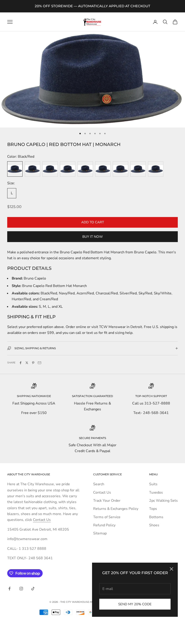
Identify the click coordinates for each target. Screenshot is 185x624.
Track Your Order (106, 500)
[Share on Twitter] (27, 363)
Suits (153, 484)
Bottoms (156, 517)
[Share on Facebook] (20, 363)
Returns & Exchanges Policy (115, 508)
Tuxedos (156, 492)
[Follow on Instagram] (21, 588)
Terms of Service (106, 517)
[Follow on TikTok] (33, 588)
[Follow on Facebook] (9, 588)
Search (98, 484)
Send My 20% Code (135, 604)
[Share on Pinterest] (33, 363)
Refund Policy (104, 525)
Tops (153, 508)
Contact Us (42, 519)
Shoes (154, 525)
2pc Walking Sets (163, 500)
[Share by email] (39, 363)
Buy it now (92, 236)
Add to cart (92, 222)
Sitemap (100, 533)
